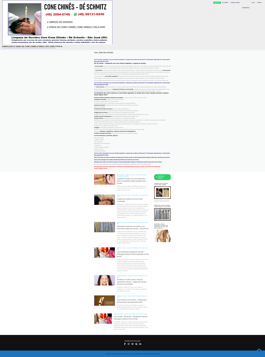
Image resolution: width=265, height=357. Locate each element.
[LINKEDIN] (140, 344)
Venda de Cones (235, 2)
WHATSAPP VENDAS (160, 177)
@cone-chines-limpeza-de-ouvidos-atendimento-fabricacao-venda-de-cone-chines (116, 159)
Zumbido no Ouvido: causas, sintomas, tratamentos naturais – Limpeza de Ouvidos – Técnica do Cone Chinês (132, 281)
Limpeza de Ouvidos (130, 174)
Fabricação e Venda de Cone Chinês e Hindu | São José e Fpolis (32, 46)
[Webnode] (132, 344)
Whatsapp (217, 2)
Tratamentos (246, 7)
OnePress (149, 353)
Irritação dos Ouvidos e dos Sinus (103, 109)
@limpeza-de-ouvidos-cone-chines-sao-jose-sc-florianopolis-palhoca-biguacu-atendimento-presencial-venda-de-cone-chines (128, 162)
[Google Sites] (136, 344)
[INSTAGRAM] (129, 344)
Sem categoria (120, 174)
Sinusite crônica (98, 118)
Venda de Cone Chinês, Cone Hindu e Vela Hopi (135, 314)
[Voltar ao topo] (259, 350)
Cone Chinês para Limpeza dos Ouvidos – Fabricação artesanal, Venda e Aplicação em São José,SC (133, 254)
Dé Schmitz (225, 2)
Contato (259, 2)
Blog (253, 2)
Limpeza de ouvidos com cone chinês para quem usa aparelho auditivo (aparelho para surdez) (131, 181)
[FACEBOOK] (125, 344)
